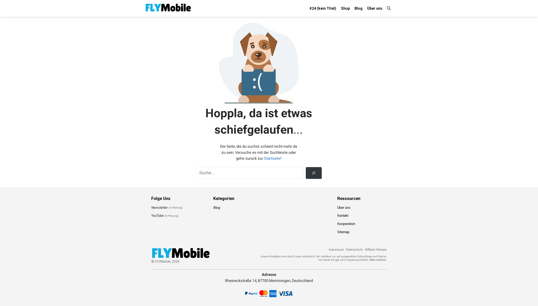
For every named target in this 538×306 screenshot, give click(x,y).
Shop (345, 8)
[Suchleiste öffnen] (389, 8)
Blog (359, 8)
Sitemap (343, 232)
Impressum (336, 249)
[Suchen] (314, 173)
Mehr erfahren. (378, 259)
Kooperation (346, 224)
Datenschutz (354, 249)
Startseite (272, 158)
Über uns (374, 8)
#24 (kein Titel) (322, 8)
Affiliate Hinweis (376, 249)
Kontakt (342, 216)
